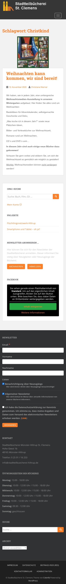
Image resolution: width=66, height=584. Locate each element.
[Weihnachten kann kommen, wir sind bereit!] (33, 52)
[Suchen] (61, 529)
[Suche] (56, 196)
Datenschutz (29, 565)
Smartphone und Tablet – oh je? (23, 229)
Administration (44, 571)
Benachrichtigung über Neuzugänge (29, 385)
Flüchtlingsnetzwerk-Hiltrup (21, 223)
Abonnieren (16, 266)
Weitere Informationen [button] (33, 312)
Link (24, 418)
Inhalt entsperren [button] (33, 306)
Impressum (12, 565)
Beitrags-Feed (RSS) (49, 565)
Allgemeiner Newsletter (30, 396)
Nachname (8, 367)
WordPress (33, 580)
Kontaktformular (23, 571)
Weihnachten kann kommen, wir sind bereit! (31, 76)
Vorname (7, 356)
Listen (5, 379)
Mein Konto (13, 204)
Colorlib (46, 577)
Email (6, 344)
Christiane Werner (39, 87)
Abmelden (35, 266)
